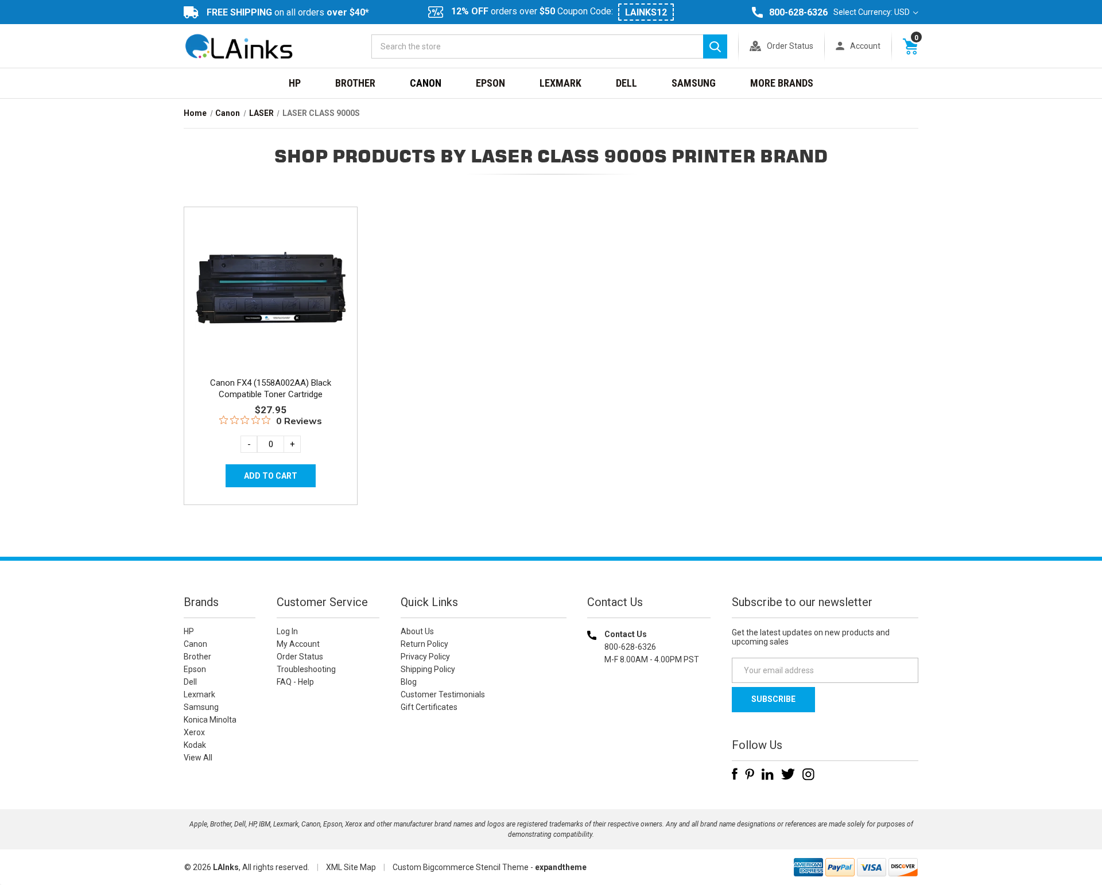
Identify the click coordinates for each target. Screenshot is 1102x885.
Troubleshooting (306, 669)
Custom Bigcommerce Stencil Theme (461, 867)
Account (865, 46)
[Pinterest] (749, 774)
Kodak (195, 745)
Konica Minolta (210, 719)
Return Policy (424, 644)
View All (198, 757)
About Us (417, 631)
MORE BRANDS (781, 83)
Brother (355, 83)
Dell (626, 83)
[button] (649, 733)
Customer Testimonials (443, 694)
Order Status (790, 46)
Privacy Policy (425, 656)
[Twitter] (788, 774)
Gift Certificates (429, 707)
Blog (409, 681)
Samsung (694, 83)
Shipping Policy (428, 669)
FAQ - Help (295, 681)
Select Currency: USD (872, 12)
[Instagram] (808, 774)
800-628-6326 (798, 12)
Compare (267, 303)
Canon (425, 83)
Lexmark (560, 83)
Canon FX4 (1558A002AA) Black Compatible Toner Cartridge (270, 388)
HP (295, 83)
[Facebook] (735, 774)
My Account (298, 644)
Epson (490, 83)
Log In (287, 631)
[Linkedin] (768, 774)
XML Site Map (351, 867)
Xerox (194, 732)
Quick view (269, 277)
